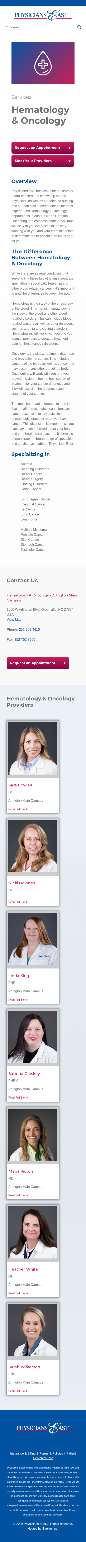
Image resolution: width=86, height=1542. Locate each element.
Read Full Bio (16, 809)
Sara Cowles (20, 785)
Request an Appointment (37, 148)
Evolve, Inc (50, 1528)
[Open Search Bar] (79, 27)
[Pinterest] (37, 1442)
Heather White (23, 1269)
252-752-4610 (29, 629)
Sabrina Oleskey (24, 1073)
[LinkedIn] (49, 1442)
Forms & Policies (51, 1453)
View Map (14, 619)
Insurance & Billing (22, 1453)
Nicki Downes (22, 883)
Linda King (19, 976)
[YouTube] (43, 1442)
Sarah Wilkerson (24, 1367)
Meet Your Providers (33, 161)
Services (21, 97)
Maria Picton (21, 1171)
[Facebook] (30, 1442)
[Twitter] (55, 1442)
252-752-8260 (24, 639)
